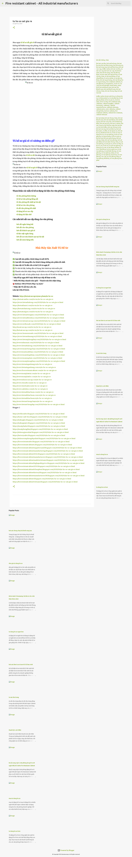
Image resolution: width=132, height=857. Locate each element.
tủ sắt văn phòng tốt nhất (26, 208)
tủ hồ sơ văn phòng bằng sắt (27, 199)
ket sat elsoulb (104, 85)
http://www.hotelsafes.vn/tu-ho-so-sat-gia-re (30, 386)
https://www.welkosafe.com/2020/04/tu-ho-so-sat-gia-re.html (37, 324)
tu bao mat (103, 74)
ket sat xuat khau (109, 120)
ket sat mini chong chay (110, 142)
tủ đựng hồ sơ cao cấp (25, 211)
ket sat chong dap (111, 91)
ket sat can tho (101, 63)
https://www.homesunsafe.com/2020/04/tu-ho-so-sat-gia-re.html (38, 333)
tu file (105, 131)
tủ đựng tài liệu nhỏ (24, 214)
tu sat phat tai (113, 98)
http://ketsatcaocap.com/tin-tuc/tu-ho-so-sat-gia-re (32, 330)
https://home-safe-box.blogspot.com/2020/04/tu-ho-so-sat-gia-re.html (40, 417)
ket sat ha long (111, 63)
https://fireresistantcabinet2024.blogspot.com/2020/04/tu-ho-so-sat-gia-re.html (44, 454)
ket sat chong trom (114, 127)
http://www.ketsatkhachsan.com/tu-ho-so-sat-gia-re (33, 392)
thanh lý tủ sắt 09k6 (15, 730)
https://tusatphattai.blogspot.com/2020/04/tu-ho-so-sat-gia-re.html (39, 426)
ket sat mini (100, 118)
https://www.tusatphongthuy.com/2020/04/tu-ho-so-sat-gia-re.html (39, 361)
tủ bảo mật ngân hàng (25, 234)
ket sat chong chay (111, 118)
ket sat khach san (105, 87)
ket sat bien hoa (113, 67)
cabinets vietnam (112, 107)
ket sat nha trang (107, 65)
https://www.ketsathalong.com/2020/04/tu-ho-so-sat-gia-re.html (38, 302)
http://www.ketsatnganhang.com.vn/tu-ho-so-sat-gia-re (34, 367)
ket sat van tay (101, 129)
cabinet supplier (108, 103)
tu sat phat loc (108, 84)
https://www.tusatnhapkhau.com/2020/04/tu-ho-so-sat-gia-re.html (39, 355)
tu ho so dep (104, 102)
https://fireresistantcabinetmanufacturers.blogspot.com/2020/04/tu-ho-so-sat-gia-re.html (48, 457)
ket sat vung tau (101, 67)
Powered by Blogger (67, 850)
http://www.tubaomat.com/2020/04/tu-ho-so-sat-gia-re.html (36, 343)
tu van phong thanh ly (108, 157)
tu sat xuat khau (110, 76)
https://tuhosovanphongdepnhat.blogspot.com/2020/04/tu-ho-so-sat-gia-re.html (44, 438)
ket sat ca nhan (115, 123)
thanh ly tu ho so (106, 133)
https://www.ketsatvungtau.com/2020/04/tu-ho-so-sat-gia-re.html (38, 315)
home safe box (110, 96)
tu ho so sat (116, 133)
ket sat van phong (111, 140)
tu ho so (106, 145)
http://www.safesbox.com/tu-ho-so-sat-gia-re (30, 389)
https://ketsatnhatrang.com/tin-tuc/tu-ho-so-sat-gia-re (34, 308)
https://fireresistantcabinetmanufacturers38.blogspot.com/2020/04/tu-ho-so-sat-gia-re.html (48, 476)
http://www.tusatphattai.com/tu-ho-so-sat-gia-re (31, 373)
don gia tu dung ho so (16, 563)
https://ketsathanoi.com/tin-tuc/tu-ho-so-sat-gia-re (32, 305)
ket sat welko (102, 127)
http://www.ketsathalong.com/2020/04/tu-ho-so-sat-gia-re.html (37, 346)
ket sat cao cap (109, 71)
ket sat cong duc (106, 121)
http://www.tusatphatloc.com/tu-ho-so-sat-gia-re (32, 377)
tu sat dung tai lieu (113, 147)
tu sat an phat (108, 78)
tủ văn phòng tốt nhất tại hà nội (29, 202)
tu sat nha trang (14, 697)
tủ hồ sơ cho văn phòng (25, 205)
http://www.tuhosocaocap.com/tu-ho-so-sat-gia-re (32, 380)
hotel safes (113, 85)
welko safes (106, 69)
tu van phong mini (108, 153)
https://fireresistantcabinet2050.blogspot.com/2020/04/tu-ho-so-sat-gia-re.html (44, 466)
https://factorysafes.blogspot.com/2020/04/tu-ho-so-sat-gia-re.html (39, 435)
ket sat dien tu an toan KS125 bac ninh (21, 664)
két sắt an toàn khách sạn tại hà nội (30, 237)
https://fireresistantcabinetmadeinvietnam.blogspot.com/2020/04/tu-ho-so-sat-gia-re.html (48, 460)
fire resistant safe (114, 102)
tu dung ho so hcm (14, 831)
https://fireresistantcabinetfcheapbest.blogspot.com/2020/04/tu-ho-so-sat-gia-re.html (46, 469)
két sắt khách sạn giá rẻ (26, 230)
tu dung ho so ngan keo (16, 632)
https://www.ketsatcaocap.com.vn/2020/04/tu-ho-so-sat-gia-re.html (39, 321)
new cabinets (110, 109)
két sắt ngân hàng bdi (25, 224)
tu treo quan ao (112, 149)
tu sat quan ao (112, 131)
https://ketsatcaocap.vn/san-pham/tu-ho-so (36, 296)
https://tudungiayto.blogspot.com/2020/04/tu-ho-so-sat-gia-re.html (39, 423)
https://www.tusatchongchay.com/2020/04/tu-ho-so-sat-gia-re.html (39, 349)
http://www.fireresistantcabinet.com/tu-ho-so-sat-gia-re (35, 370)
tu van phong (109, 134)
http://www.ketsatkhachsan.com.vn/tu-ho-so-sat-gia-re (34, 395)
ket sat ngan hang (106, 80)
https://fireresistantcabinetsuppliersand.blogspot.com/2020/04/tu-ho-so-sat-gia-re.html (47, 448)
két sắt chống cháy (102, 60)
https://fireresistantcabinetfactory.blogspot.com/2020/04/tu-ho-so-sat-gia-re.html (44, 472)
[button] (14, 27)
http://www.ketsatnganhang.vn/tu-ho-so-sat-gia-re (32, 364)
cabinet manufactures (105, 106)
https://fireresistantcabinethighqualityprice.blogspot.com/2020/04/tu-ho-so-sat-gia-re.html (48, 463)
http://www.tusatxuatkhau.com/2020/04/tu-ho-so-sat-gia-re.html (38, 352)
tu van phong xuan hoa (109, 155)
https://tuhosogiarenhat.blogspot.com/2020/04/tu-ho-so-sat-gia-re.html (41, 432)
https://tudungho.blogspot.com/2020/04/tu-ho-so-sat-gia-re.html (38, 420)
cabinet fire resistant (115, 113)
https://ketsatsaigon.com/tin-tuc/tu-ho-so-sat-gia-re (33, 312)
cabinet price (100, 109)
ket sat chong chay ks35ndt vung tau (20, 530)
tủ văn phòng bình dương (26, 196)
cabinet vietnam (101, 114)
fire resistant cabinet (113, 82)
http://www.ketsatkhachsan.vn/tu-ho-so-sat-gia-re (32, 398)
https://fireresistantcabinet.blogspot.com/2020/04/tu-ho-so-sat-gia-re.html (42, 479)
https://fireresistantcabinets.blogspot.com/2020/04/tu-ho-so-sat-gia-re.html (42, 445)
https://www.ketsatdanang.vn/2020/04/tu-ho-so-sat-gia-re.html (37, 336)
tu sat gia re (108, 144)
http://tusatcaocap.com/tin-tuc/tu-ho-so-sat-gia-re (32, 327)
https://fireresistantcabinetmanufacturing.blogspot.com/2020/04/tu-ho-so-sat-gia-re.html (48, 451)
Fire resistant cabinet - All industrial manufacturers (41, 3)
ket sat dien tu (111, 129)
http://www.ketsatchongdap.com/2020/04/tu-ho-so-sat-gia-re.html (39, 404)
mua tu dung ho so (14, 798)
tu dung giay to (104, 98)
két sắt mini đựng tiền (25, 240)
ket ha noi (99, 138)
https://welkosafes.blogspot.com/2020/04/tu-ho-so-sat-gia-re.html (38, 414)
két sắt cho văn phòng (25, 227)
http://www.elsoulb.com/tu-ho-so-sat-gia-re (30, 383)
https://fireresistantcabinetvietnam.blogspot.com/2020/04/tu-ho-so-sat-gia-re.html (45, 482)
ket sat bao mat (109, 125)
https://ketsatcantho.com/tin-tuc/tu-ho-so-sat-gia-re (33, 299)
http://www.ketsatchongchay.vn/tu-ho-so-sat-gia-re (33, 401)
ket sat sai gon (118, 65)
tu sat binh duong (110, 151)
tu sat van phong (115, 145)
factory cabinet (109, 111)
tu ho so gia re (109, 100)
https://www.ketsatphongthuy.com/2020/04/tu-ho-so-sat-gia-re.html (39, 339)
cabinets (99, 103)
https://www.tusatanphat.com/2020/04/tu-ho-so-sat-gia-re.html (37, 358)
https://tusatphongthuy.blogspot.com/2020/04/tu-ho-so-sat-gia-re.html (40, 429)
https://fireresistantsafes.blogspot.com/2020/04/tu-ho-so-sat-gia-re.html (41, 442)
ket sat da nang (105, 72)
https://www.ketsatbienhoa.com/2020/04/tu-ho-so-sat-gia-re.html (38, 318)
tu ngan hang (106, 136)
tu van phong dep (113, 156)
